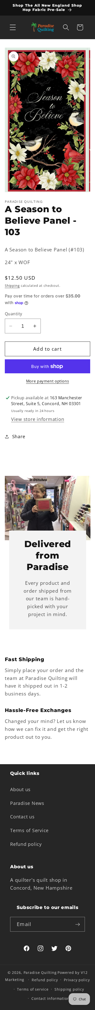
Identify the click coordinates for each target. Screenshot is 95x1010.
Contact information (50, 998)
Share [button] (18, 436)
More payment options (47, 380)
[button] (13, 27)
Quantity (13, 314)
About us (20, 789)
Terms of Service (29, 830)
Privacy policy (77, 979)
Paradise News (27, 803)
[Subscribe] (78, 924)
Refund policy (26, 844)
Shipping (12, 285)
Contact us (22, 817)
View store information (37, 419)
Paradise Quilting (40, 972)
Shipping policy (69, 989)
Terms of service (32, 989)
